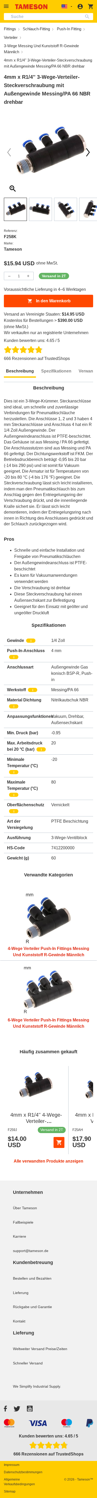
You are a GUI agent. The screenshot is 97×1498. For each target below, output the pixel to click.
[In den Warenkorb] (59, 1142)
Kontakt (19, 1321)
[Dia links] (88, 152)
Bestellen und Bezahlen (32, 1278)
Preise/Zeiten (56, 1349)
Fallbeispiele (23, 1222)
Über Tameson (25, 1208)
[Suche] (88, 16)
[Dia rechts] (9, 152)
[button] (7, 6)
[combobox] (48, 16)
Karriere (19, 1236)
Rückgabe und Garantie (32, 1307)
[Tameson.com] (31, 6)
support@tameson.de (30, 1251)
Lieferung (20, 1293)
